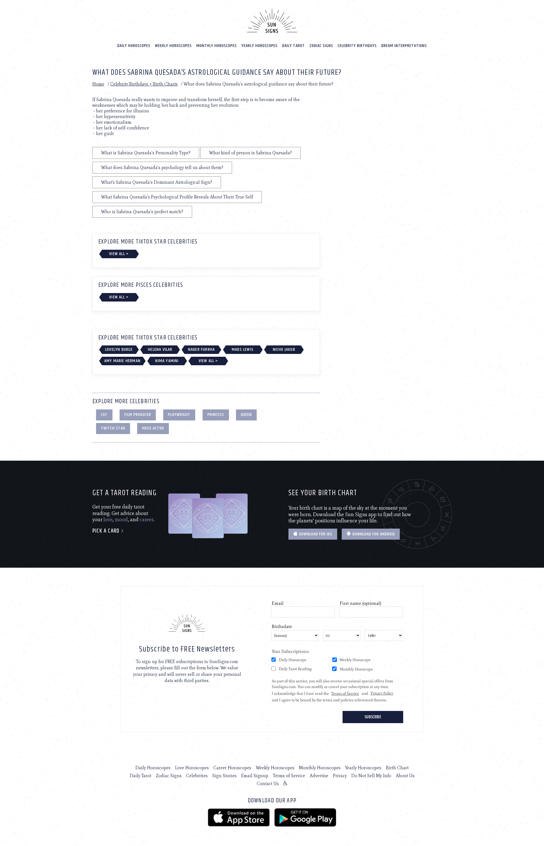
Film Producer (137, 414)
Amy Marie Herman (122, 360)
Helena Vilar (160, 349)
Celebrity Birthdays (357, 45)
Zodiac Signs (321, 45)
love (107, 519)
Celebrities (197, 775)
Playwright (179, 414)
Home (98, 84)
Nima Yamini (166, 360)
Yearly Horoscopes (259, 45)
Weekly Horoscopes (173, 45)
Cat (104, 414)
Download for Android (373, 534)
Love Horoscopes (192, 767)
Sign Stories (224, 775)
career (147, 519)
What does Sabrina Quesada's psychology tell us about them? (162, 167)
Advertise (319, 775)
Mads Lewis (243, 349)
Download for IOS (315, 534)
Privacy (340, 775)
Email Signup (254, 775)
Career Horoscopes (232, 767)
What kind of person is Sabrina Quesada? (250, 152)
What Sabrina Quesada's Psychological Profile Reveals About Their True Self (177, 197)
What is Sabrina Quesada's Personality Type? (145, 152)
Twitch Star (113, 428)
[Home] (272, 21)
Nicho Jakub (284, 349)
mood (121, 519)
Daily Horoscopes (133, 45)
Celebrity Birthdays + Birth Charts (144, 84)
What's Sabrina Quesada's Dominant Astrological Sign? (156, 182)
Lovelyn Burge (119, 349)
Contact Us (268, 783)
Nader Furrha (201, 349)
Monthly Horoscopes (216, 45)
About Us (405, 775)
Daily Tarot (293, 45)
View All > (119, 253)
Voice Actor (153, 428)
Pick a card (106, 531)
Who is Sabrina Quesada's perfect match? (142, 211)
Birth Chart (397, 767)
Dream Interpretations (404, 45)
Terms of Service (289, 775)
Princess (215, 414)
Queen (246, 414)
